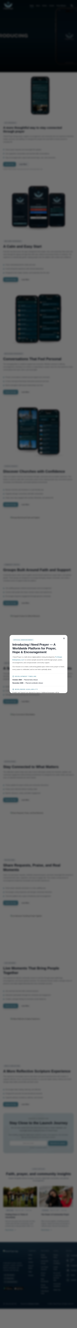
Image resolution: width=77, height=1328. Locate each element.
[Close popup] (64, 638)
